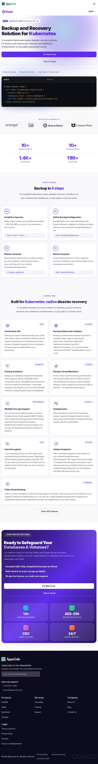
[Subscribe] (37, 674)
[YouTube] (94, 757)
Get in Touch (50, 61)
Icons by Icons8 (43, 758)
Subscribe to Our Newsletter (16, 665)
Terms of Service (58, 755)
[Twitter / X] (79, 757)
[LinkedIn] (84, 757)
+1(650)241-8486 (10, 686)
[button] (94, 4)
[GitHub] (74, 757)
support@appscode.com (13, 690)
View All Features (49, 511)
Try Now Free (49, 54)
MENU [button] (91, 11)
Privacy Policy (42, 755)
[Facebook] (89, 757)
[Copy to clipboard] (92, 79)
